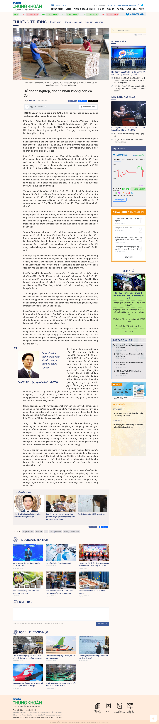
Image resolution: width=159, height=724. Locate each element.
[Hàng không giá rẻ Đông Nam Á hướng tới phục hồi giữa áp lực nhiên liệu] (28, 672)
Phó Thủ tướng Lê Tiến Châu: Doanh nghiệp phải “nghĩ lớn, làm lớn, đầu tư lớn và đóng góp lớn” (129, 88)
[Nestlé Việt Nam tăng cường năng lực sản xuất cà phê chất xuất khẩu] (61, 672)
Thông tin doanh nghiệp (85, 9)
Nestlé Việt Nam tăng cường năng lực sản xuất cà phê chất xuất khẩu (61, 684)
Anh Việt (32, 101)
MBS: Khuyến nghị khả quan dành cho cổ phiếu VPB (129, 363)
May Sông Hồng (28, 531)
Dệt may (66, 531)
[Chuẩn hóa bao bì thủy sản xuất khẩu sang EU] (94, 580)
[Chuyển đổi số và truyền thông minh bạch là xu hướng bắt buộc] (29, 503)
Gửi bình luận (102, 624)
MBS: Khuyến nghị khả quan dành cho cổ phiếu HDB (129, 346)
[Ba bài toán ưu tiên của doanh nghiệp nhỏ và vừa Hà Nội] (28, 552)
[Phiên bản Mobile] (144, 5)
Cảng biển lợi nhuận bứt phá (125, 228)
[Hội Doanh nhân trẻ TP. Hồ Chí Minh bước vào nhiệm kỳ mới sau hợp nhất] (128, 58)
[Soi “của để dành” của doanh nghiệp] (61, 552)
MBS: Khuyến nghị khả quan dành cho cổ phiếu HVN (129, 355)
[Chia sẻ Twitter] (141, 5)
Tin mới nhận (120, 212)
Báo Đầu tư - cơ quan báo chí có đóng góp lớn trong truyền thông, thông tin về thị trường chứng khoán (60, 516)
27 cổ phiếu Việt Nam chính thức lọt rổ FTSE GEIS (129, 320)
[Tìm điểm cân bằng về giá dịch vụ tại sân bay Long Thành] (61, 645)
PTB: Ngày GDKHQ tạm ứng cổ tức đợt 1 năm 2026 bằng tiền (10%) (128, 426)
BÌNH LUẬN (25, 602)
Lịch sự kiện (119, 404)
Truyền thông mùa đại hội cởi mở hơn (91, 514)
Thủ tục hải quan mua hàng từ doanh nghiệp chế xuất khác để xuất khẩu (128, 238)
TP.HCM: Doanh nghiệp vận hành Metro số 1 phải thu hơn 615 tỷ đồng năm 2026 (27, 656)
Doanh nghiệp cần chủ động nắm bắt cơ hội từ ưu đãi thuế (93, 656)
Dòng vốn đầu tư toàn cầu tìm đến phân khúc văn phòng (128, 140)
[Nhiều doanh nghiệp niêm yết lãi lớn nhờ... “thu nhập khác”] (28, 580)
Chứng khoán (57, 9)
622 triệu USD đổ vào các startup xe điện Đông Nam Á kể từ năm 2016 (128, 128)
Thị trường (119, 148)
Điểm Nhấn (129, 270)
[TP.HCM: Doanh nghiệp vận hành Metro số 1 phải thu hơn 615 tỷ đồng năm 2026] (28, 645)
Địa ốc (101, 9)
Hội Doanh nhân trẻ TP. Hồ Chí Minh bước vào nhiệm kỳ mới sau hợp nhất (128, 73)
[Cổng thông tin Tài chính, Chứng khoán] (27, 6)
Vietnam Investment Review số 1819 (123, 390)
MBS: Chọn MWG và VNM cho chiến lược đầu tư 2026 (128, 372)
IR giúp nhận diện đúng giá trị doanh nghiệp (128, 219)
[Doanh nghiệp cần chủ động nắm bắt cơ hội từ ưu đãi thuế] (94, 645)
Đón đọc (116, 384)
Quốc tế (110, 9)
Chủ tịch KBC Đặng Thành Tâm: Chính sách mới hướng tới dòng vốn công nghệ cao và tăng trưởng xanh (129, 80)
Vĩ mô (68, 9)
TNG (46, 531)
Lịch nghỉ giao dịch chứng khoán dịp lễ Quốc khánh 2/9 (129, 304)
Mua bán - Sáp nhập (94, 22)
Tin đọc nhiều (137, 212)
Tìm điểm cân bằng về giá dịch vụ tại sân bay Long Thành (60, 656)
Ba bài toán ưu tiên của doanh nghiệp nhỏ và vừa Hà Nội (26, 564)
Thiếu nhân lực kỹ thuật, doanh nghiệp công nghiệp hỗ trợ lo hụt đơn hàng (60, 592)
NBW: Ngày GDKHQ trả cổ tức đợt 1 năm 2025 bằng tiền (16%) (128, 414)
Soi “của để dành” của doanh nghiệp (59, 563)
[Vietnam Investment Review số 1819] (138, 392)
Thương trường (30, 21)
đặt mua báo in (61, 6)
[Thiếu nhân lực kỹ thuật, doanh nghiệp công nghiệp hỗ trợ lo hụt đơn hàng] (61, 580)
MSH (51, 531)
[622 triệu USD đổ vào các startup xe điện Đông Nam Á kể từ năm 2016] (128, 113)
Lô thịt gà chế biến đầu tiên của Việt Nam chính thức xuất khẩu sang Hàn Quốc (94, 564)
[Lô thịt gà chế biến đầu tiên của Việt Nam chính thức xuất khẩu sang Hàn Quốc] (94, 552)
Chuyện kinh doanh (73, 22)
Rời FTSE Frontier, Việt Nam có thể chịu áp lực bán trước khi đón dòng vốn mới (129, 295)
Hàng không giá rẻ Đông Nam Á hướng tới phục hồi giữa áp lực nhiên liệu (28, 684)
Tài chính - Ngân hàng (127, 9)
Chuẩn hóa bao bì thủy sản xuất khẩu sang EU (92, 592)
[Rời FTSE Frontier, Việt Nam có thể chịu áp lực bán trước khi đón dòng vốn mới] (129, 282)
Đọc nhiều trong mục (33, 632)
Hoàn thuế (39, 531)
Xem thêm (129, 257)
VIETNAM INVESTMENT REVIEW (126, 6)
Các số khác (120, 397)
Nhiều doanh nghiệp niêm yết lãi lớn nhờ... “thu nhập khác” (26, 592)
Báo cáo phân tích (123, 340)
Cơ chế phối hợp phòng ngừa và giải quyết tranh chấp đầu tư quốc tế (128, 248)
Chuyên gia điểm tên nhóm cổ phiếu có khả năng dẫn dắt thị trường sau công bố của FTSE (128, 312)
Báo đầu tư (111, 6)
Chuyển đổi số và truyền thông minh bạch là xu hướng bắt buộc (27, 515)
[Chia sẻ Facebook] (137, 5)
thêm (141, 9)
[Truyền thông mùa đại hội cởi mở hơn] (92, 503)
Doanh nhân (55, 22)
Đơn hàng (58, 531)
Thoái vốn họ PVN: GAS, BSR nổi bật (129, 326)
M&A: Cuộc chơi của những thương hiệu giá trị (129, 135)
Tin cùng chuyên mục (33, 539)
